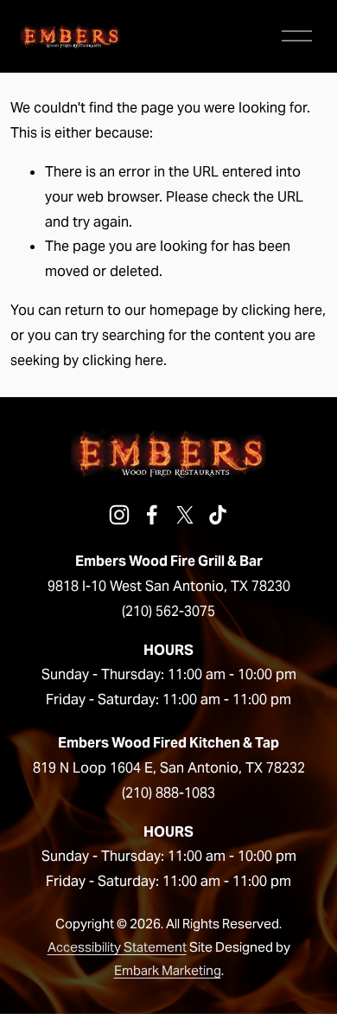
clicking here (281, 310)
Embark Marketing (167, 970)
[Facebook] (152, 514)
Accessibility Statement (117, 947)
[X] (185, 514)
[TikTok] (217, 514)
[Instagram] (119, 514)
